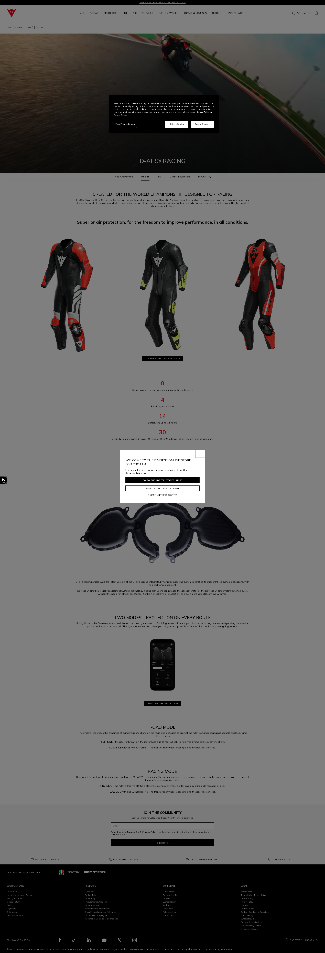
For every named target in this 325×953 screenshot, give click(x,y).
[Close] (200, 454)
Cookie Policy (203, 112)
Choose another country (162, 494)
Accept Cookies (202, 124)
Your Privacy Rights (125, 124)
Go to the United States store (162, 480)
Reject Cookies (177, 124)
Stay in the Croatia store (162, 488)
